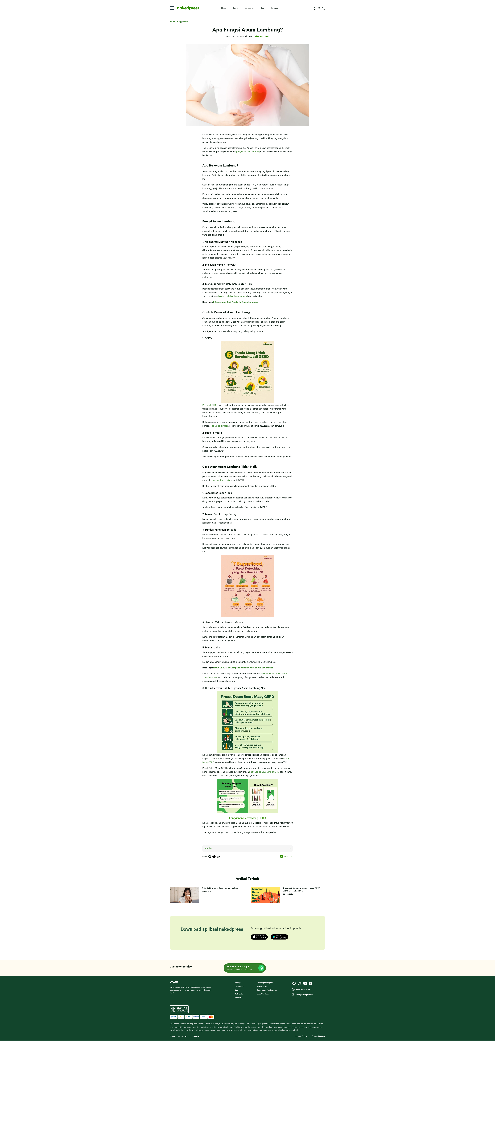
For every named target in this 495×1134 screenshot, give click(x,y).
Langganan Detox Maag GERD (247, 818)
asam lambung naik (220, 479)
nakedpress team (262, 36)
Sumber (208, 848)
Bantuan (274, 8)
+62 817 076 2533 (302, 989)
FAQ (106, 65)
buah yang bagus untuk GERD (264, 771)
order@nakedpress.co (304, 994)
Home (107, 16)
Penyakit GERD (209, 404)
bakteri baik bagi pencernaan (232, 296)
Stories (185, 21)
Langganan (109, 30)
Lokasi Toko (110, 71)
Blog (262, 8)
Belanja (107, 23)
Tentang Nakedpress (114, 51)
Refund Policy (301, 1036)
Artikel (107, 58)
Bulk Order (239, 993)
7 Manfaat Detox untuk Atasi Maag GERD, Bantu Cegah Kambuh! (302, 889)
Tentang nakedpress (265, 982)
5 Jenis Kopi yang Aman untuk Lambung (220, 888)
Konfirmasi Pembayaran (115, 99)
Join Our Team (263, 993)
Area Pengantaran (113, 85)
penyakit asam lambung (248, 151)
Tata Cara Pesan (112, 78)
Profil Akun (109, 92)
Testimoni (109, 44)
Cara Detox (109, 37)
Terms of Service (318, 1036)
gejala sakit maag (220, 425)
